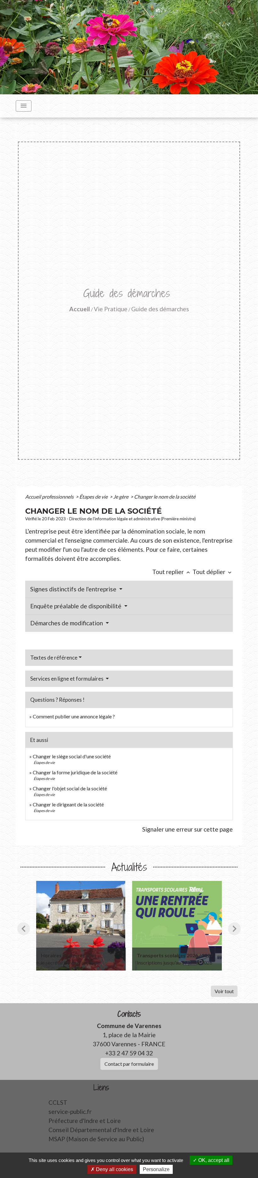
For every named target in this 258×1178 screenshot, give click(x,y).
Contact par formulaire (129, 1064)
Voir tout (224, 991)
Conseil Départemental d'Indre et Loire (101, 1129)
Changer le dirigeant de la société (68, 804)
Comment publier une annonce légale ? (74, 716)
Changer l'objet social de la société (70, 788)
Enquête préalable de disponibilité (76, 606)
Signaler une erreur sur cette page (187, 829)
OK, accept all (213, 1160)
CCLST (57, 1102)
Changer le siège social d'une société (72, 756)
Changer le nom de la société (164, 497)
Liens (101, 1087)
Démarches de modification (67, 623)
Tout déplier (213, 571)
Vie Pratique (110, 308)
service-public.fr (70, 1111)
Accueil (79, 308)
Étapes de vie (94, 497)
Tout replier (171, 571)
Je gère (121, 497)
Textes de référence (53, 657)
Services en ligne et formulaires (67, 678)
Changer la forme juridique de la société (75, 772)
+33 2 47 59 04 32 (129, 1053)
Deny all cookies (114, 1169)
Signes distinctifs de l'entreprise (74, 589)
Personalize (156, 1169)
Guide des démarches (160, 308)
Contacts (129, 1014)
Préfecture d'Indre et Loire (84, 1120)
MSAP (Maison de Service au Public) (96, 1138)
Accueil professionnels (50, 497)
